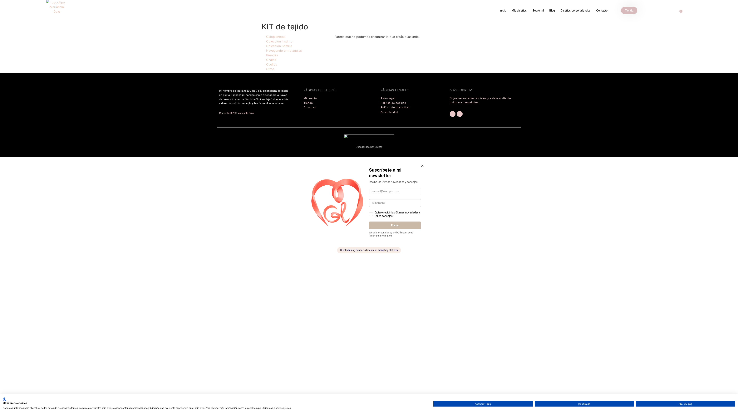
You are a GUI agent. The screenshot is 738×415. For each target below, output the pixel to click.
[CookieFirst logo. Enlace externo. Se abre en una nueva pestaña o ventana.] (4, 399)
